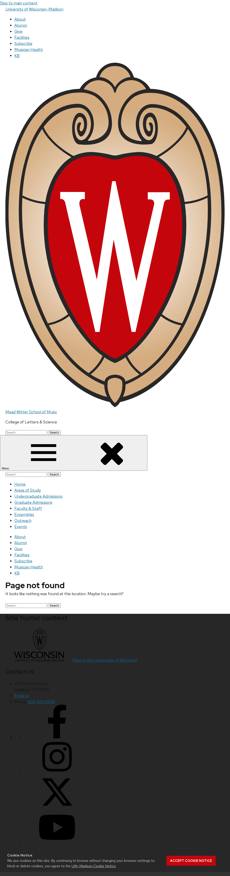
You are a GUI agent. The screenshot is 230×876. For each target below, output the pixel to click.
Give (18, 31)
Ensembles (24, 514)
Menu (6, 468)
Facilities (21, 37)
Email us (21, 695)
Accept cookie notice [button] (191, 860)
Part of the (105, 660)
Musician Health (28, 49)
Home (20, 484)
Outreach (22, 520)
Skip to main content (19, 3)
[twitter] (57, 807)
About (20, 19)
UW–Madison (34, 9)
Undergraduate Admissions (38, 496)
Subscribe (23, 43)
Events (20, 526)
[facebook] (57, 737)
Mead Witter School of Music (31, 411)
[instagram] (57, 772)
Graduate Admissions (33, 502)
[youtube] (57, 842)
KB (17, 55)
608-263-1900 (41, 701)
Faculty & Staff (28, 508)
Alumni (20, 25)
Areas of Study (27, 490)
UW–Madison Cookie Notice (94, 866)
